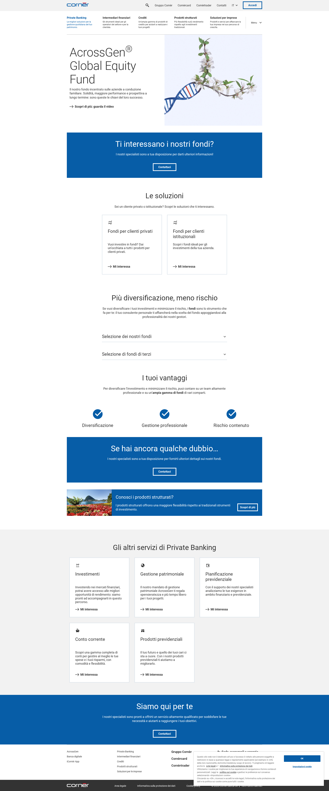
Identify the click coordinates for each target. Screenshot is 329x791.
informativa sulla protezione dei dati (236, 766)
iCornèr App (73, 761)
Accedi (252, 5)
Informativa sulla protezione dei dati (156, 785)
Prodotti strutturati (127, 766)
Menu (254, 22)
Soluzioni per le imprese (129, 771)
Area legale (120, 785)
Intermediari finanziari (128, 756)
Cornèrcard (184, 5)
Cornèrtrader (203, 5)
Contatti (221, 5)
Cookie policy (193, 785)
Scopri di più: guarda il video (94, 106)
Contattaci (164, 167)
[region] (259, 769)
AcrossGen (72, 751)
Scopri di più (247, 507)
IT (233, 5)
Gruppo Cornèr (163, 5)
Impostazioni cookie (302, 766)
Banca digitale (74, 756)
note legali (211, 766)
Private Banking (125, 751)
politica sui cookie (228, 772)
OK (302, 758)
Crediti (120, 761)
